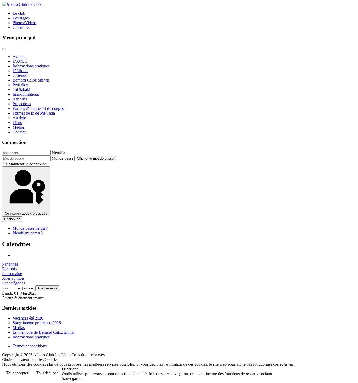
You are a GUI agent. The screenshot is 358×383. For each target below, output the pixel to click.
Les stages (21, 18)
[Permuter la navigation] (4, 49)
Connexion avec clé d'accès (26, 213)
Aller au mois (13, 278)
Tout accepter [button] (17, 373)
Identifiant (60, 152)
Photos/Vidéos (24, 22)
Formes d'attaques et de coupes (38, 108)
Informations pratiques (31, 66)
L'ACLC (20, 61)
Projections (22, 103)
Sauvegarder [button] (72, 378)
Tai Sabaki (21, 89)
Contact (19, 132)
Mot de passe (62, 158)
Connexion (12, 219)
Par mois (9, 269)
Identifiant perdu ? (28, 233)
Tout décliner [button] (47, 373)
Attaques (20, 99)
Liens (17, 122)
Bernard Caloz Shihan (31, 80)
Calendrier (21, 27)
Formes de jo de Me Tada (34, 113)
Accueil (19, 56)
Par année (10, 264)
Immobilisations (26, 94)
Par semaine (12, 273)
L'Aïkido (20, 70)
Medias (19, 127)
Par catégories (13, 283)
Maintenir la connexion (27, 164)
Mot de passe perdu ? (30, 228)
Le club (19, 13)
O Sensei (20, 75)
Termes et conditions (30, 346)
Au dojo (19, 118)
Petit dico (20, 85)
